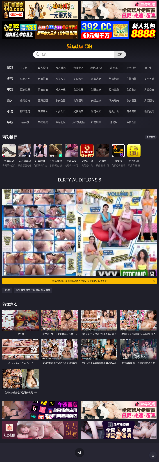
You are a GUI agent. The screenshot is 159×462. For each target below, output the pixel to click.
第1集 (7, 290)
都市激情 (25, 111)
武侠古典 (78, 111)
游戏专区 (78, 68)
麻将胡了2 (96, 68)
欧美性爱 (78, 89)
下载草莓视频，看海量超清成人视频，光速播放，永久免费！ (79, 280)
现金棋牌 (131, 68)
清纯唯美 (114, 100)
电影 (10, 89)
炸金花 (114, 68)
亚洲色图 (43, 100)
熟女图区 (131, 100)
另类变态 (149, 89)
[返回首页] (153, 455)
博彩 (10, 68)
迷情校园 (96, 111)
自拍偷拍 (43, 78)
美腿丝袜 (96, 100)
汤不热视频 (78, 122)
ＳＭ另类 (149, 78)
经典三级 (114, 89)
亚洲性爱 (25, 89)
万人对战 (61, 68)
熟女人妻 (96, 78)
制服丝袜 (96, 89)
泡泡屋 (114, 122)
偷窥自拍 (25, 100)
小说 (10, 111)
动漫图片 (78, 100)
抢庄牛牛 (149, 68)
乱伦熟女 (131, 89)
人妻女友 (61, 111)
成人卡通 (61, 89)
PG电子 (25, 68)
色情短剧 (131, 122)
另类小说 (114, 111)
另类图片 (149, 100)
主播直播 (131, 78)
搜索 (119, 54)
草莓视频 (61, 122)
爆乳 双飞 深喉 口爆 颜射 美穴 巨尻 (33, 290)
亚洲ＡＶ (25, 78)
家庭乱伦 (43, 111)
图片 (10, 100)
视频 (10, 79)
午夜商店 (43, 122)
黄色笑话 (131, 111)
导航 (10, 122)
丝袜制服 (114, 78)
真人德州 (43, 68)
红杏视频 (96, 122)
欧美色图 (61, 100)
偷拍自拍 (43, 89)
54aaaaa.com (79, 46)
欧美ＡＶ (61, 78)
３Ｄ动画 (78, 78)
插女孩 (25, 122)
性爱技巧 (149, 111)
